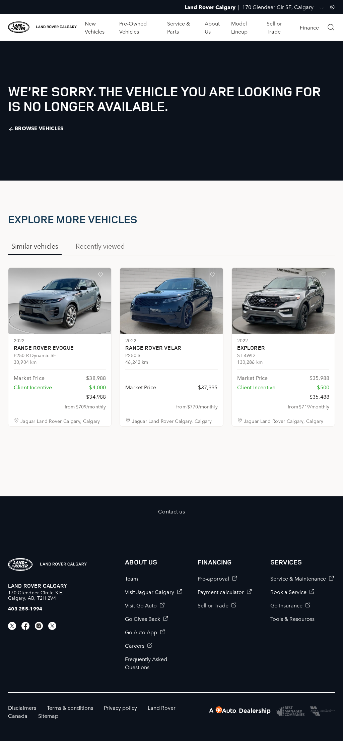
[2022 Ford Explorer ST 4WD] (283, 301)
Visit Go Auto (141, 605)
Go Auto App (141, 632)
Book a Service (288, 591)
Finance (309, 27)
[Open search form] (331, 27)
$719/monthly (314, 406)
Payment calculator (221, 591)
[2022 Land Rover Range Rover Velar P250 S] (171, 301)
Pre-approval (213, 578)
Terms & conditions (70, 707)
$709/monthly (91, 406)
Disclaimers (22, 707)
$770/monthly (202, 406)
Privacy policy (120, 707)
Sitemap (48, 715)
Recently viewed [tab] (100, 245)
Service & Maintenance (298, 578)
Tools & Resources (292, 618)
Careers (134, 645)
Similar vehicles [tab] (34, 245)
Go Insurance (286, 605)
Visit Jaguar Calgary (149, 591)
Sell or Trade (213, 605)
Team (131, 578)
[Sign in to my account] (332, 7)
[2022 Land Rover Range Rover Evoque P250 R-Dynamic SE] (59, 301)
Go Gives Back (142, 618)
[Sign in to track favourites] (102, 276)
